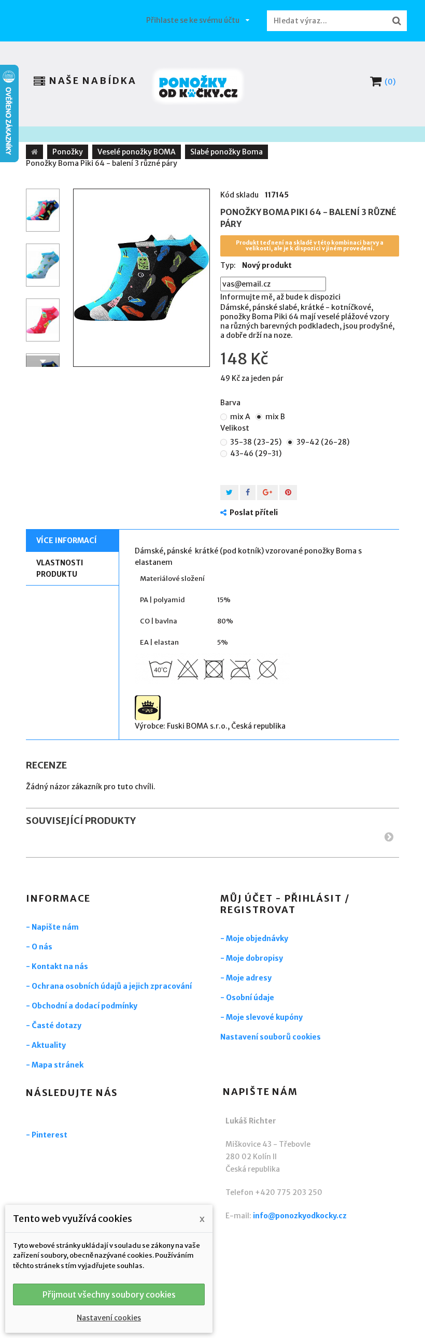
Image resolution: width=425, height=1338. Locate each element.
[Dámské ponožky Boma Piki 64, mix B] (141, 277)
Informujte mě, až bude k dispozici (280, 297)
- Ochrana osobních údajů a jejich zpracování (109, 986)
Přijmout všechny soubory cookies (109, 1294)
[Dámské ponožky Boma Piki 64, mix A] (43, 210)
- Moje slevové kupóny (261, 1017)
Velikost (235, 428)
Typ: (228, 265)
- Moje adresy (246, 978)
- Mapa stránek (54, 1065)
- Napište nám (52, 927)
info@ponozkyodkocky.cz (300, 1215)
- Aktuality (46, 1045)
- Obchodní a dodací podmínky (81, 1005)
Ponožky (67, 151)
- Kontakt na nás (57, 966)
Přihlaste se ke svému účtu (192, 20)
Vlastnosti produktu (59, 568)
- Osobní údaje (247, 997)
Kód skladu (239, 195)
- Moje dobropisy (251, 958)
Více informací (66, 540)
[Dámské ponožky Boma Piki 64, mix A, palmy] (43, 265)
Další (43, 361)
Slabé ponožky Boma (226, 151)
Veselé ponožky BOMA (136, 151)
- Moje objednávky (254, 938)
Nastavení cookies (109, 1317)
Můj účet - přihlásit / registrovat (285, 904)
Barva (231, 402)
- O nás (39, 946)
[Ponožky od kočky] (198, 86)
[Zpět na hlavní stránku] (34, 152)
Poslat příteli (254, 512)
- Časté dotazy (53, 1025)
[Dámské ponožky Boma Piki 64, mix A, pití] (43, 319)
